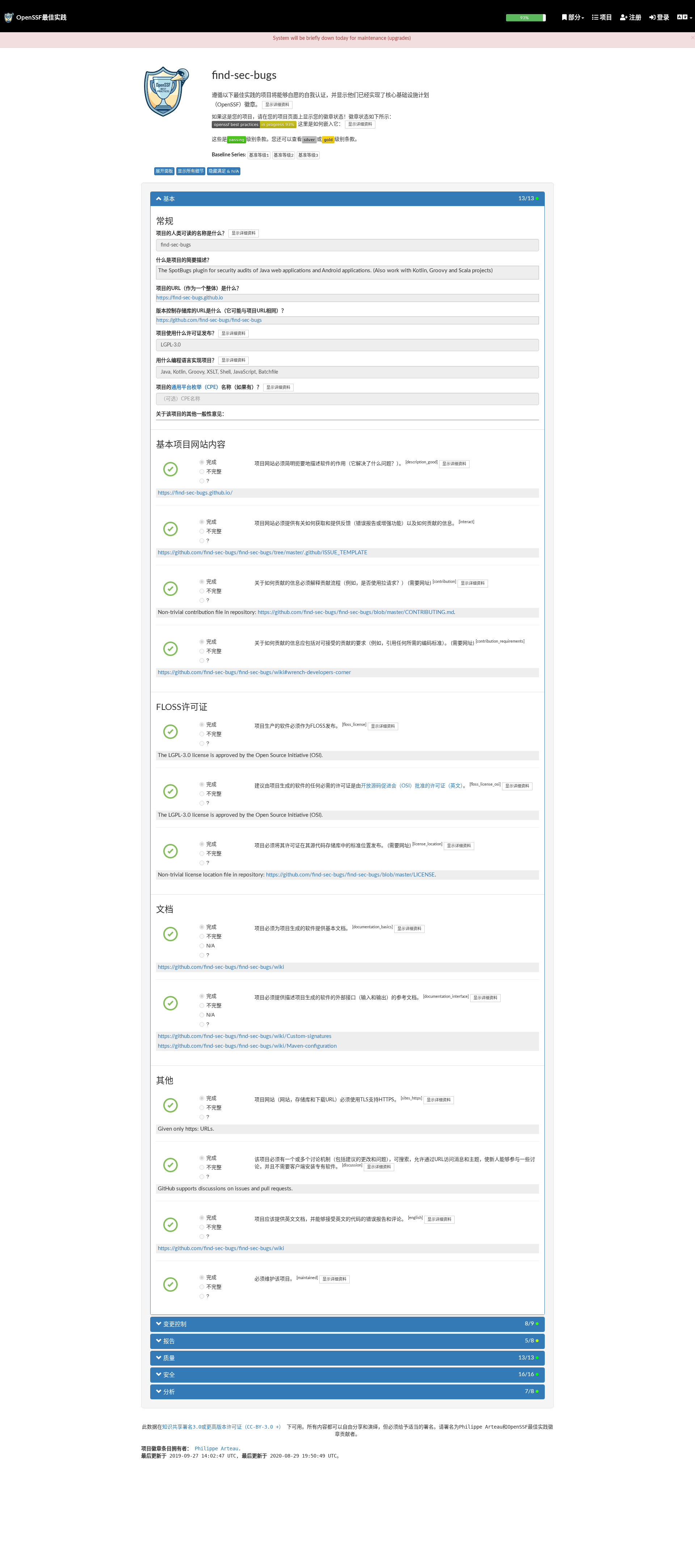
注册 (634, 17)
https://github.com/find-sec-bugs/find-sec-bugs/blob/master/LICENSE (350, 875)
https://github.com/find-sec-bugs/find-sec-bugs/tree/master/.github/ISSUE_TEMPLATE (262, 552)
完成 (211, 462)
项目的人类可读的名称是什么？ (191, 233)
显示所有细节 (191, 171)
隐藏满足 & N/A (223, 171)
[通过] (236, 139)
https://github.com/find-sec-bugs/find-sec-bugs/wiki (221, 967)
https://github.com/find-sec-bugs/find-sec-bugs (209, 320)
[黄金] (328, 139)
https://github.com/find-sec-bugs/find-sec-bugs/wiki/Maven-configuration (247, 1046)
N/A (210, 946)
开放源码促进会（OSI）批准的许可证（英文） (412, 786)
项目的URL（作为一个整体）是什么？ (198, 288)
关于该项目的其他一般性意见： (191, 414)
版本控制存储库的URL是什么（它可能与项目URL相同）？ (221, 311)
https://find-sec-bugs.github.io (189, 297)
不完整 (211, 471)
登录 (662, 17)
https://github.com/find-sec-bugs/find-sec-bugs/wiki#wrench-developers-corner (254, 672)
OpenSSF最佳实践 (41, 17)
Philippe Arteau (216, 1448)
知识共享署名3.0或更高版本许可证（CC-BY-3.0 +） (223, 1427)
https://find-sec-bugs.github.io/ (195, 493)
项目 (605, 17)
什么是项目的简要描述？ (184, 260)
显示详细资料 (277, 105)
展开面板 (164, 171)
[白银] (309, 139)
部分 (574, 17)
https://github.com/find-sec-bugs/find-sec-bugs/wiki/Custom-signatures (245, 1036)
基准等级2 (284, 155)
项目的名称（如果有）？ (209, 387)
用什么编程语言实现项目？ (186, 360)
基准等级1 (259, 155)
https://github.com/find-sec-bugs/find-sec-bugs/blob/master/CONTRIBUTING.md (356, 612)
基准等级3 (308, 155)
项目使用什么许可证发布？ (186, 333)
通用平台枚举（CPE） (196, 387)
